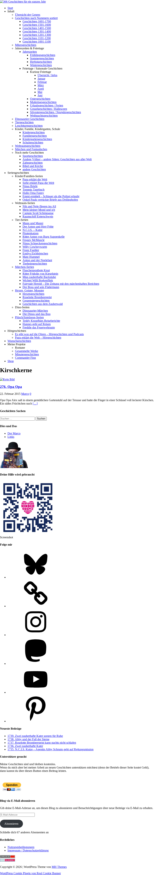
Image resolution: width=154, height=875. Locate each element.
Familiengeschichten (35, 135)
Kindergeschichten (34, 132)
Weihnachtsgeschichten (44, 115)
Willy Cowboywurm (35, 246)
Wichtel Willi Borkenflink (38, 280)
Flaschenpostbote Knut (36, 270)
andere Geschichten (34, 169)
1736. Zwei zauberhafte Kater (25, 746)
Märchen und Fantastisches (31, 149)
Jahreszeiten (30, 51)
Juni (40, 95)
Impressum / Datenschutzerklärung (28, 850)
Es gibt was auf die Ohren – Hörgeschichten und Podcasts (49, 334)
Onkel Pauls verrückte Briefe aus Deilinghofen (50, 199)
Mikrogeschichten (25, 45)
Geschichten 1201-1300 (37, 34)
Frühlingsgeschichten (42, 55)
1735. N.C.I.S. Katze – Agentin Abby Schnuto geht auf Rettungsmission (51, 749)
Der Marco (14, 433)
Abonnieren (11, 823)
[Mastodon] (36, 663)
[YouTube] (36, 692)
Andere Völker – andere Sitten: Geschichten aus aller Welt (57, 159)
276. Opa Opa (11, 387)
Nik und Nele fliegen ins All (39, 206)
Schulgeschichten (33, 142)
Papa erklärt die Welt (35, 179)
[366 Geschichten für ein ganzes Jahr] (23, 1)
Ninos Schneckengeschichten (40, 243)
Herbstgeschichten (41, 61)
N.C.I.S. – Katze (32, 230)
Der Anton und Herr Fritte (38, 226)
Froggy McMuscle (34, 240)
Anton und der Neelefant (37, 260)
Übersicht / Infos (47, 75)
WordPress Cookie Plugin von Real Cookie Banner (30, 873)
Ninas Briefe (30, 186)
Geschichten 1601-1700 (37, 21)
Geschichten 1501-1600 (37, 24)
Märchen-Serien (24, 266)
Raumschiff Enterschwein (38, 216)
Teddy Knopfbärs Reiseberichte (41, 320)
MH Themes (59, 866)
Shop (11, 361)
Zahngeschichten (33, 162)
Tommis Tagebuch (34, 189)
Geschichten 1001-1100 (37, 41)
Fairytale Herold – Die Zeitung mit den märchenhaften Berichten (61, 283)
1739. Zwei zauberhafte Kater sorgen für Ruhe (35, 735)
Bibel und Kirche (33, 166)
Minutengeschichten (27, 354)
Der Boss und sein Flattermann (41, 287)
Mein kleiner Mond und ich (39, 209)
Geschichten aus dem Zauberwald (43, 303)
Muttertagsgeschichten (43, 102)
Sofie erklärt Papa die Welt (38, 182)
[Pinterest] (36, 721)
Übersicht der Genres (27, 14)
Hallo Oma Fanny (33, 193)
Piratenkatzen (30, 233)
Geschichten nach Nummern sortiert (36, 18)
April (41, 88)
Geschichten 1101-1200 (37, 38)
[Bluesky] (36, 577)
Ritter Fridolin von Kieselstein (40, 273)
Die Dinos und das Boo (37, 314)
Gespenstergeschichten (36, 300)
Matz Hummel (31, 256)
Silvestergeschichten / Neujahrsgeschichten (55, 112)
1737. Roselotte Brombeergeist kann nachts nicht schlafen (42, 742)
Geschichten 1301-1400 (37, 31)
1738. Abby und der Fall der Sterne (28, 739)
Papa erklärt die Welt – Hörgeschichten (38, 337)
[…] (35, 403)
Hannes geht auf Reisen (37, 324)
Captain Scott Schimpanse (38, 213)
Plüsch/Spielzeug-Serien (29, 317)
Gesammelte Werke (26, 351)
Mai (40, 92)
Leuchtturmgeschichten (29, 125)
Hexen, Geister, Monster (29, 290)
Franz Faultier (31, 250)
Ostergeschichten (40, 98)
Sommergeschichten (42, 58)
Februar (42, 82)
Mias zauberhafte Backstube (39, 277)
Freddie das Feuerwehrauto (39, 327)
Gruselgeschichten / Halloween (48, 108)
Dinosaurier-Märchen (35, 310)
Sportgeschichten (33, 156)
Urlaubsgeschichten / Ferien (46, 105)
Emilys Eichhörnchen (35, 253)
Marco (25, 393)
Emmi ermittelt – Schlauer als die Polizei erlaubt (51, 196)
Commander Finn (25, 357)
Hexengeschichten (33, 293)
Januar (41, 78)
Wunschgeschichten (19, 340)
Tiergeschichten (24, 122)
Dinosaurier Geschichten (29, 119)
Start (10, 8)
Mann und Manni (33, 223)
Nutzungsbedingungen (21, 847)
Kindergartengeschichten (37, 139)
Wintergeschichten (41, 65)
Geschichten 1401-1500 (37, 28)
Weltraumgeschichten (27, 145)
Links (11, 436)
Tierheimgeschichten (35, 263)
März (41, 85)
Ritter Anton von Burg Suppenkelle (44, 236)
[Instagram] (36, 634)
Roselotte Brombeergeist (37, 297)
